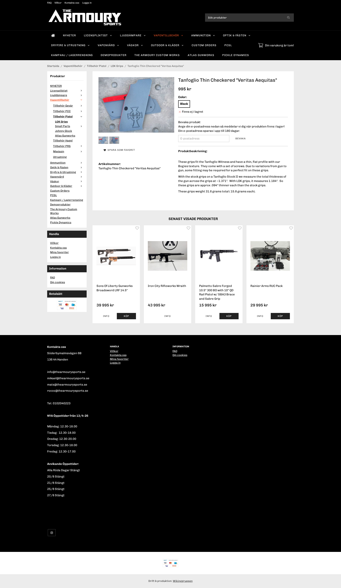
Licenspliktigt (96, 35)
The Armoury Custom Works (157, 55)
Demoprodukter (113, 55)
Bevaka (240, 138)
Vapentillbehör (166, 35)
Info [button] (106, 316)
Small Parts (62, 126)
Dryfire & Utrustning (68, 45)
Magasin (58, 151)
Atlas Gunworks (201, 55)
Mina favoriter (59, 252)
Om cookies (57, 282)
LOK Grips (61, 121)
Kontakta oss (72, 2)
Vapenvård (106, 45)
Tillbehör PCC (62, 111)
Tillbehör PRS (62, 146)
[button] (126, 316)
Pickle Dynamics (235, 55)
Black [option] (184, 104)
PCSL (228, 45)
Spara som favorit (120, 150)
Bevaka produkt (189, 122)
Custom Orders (204, 45)
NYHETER (69, 35)
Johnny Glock (63, 130)
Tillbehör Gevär (63, 105)
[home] (53, 35)
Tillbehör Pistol (63, 116)
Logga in (87, 2)
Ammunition (201, 35)
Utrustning (60, 156)
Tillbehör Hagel (63, 140)
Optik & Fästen (234, 35)
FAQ (49, 2)
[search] (288, 17)
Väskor (133, 45)
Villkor (58, 2)
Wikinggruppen (183, 580)
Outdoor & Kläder (165, 45)
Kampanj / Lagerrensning (72, 55)
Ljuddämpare (130, 35)
